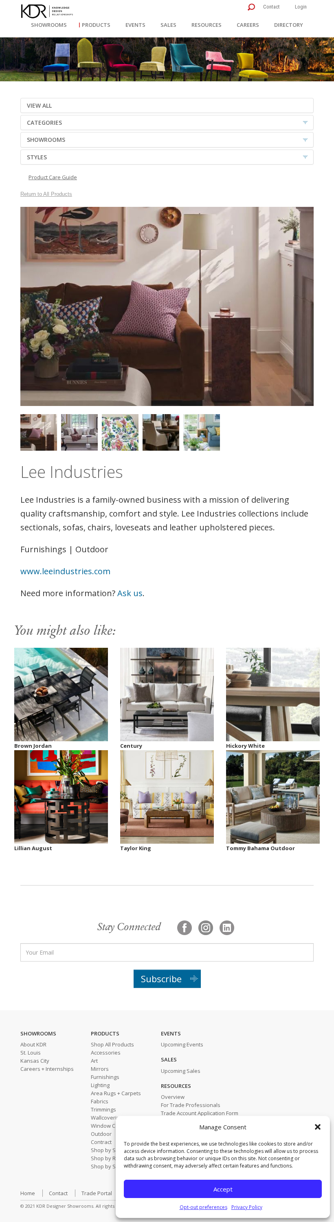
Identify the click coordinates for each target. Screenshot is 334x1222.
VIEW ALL (39, 105)
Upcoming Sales (180, 1070)
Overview (173, 1096)
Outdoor (101, 1133)
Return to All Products (46, 194)
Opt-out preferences (203, 1207)
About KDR (33, 1044)
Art (94, 1060)
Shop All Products (112, 1044)
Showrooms (49, 24)
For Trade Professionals (190, 1105)
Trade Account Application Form (199, 1113)
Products (96, 24)
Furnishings (105, 1077)
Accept (223, 1189)
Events (135, 24)
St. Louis (30, 1052)
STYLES (37, 157)
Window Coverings (114, 1125)
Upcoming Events (182, 1044)
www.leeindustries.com (65, 571)
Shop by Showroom (115, 1150)
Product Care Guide (53, 177)
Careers (248, 24)
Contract (101, 1142)
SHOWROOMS (46, 139)
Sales (168, 24)
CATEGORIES (44, 122)
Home (27, 1193)
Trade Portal (96, 1193)
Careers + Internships (47, 1068)
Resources (206, 24)
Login (301, 7)
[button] (318, 1127)
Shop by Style (108, 1166)
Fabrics (99, 1101)
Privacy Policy (246, 1207)
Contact (271, 7)
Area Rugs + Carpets (116, 1093)
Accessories (106, 1052)
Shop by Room (109, 1158)
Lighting (100, 1085)
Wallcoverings (108, 1117)
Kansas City (34, 1060)
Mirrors (100, 1068)
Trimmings (103, 1109)
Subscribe (161, 978)
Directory (288, 24)
